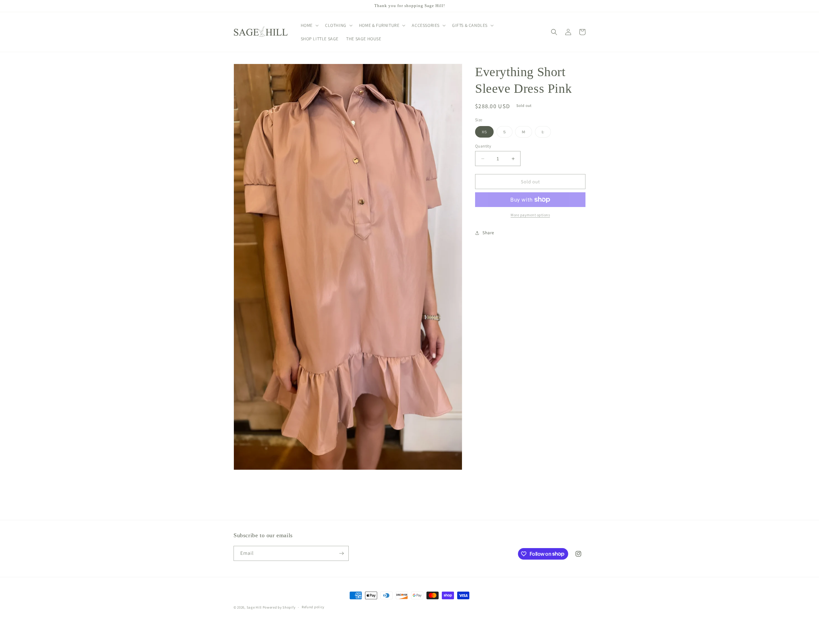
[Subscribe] (341, 553)
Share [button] (488, 233)
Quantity (483, 146)
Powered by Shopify (279, 607)
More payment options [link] (530, 214)
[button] (309, 25)
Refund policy (313, 607)
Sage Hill (254, 607)
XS (488, 133)
